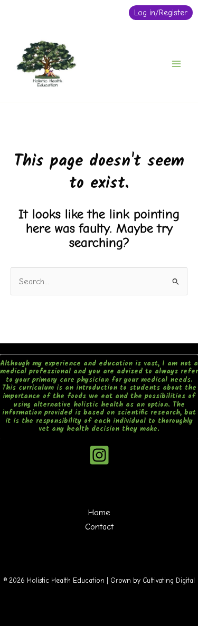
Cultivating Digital (169, 580)
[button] (161, 12)
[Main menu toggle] (176, 63)
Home (99, 512)
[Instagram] (99, 455)
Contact (99, 527)
